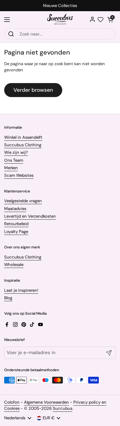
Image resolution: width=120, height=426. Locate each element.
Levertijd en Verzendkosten (30, 216)
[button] (110, 19)
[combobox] (60, 33)
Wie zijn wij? (16, 152)
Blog (8, 298)
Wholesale (13, 264)
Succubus (62, 408)
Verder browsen (33, 89)
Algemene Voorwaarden (46, 402)
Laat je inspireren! (21, 290)
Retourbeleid (16, 224)
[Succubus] (60, 19)
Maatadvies (15, 208)
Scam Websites (18, 175)
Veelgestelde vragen (23, 201)
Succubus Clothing (22, 145)
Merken (11, 168)
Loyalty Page (16, 231)
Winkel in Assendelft (23, 137)
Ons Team (13, 160)
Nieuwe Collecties (60, 6)
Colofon (12, 402)
